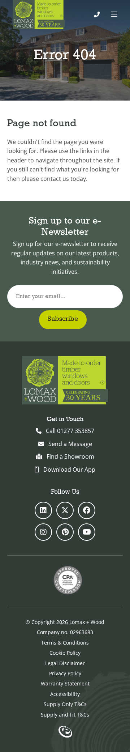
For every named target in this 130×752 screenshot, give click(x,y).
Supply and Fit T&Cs (65, 714)
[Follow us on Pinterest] (65, 532)
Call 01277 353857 (70, 431)
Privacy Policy (65, 673)
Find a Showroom (70, 456)
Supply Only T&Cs (65, 704)
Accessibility (65, 694)
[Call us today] (96, 14)
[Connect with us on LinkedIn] (43, 510)
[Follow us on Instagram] (43, 532)
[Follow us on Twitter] (65, 510)
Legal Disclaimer (65, 663)
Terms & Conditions (65, 642)
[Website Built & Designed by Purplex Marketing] (65, 732)
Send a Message (70, 444)
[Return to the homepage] (38, 14)
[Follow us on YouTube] (86, 532)
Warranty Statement (65, 683)
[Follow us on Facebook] (86, 510)
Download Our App (69, 469)
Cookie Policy (65, 652)
